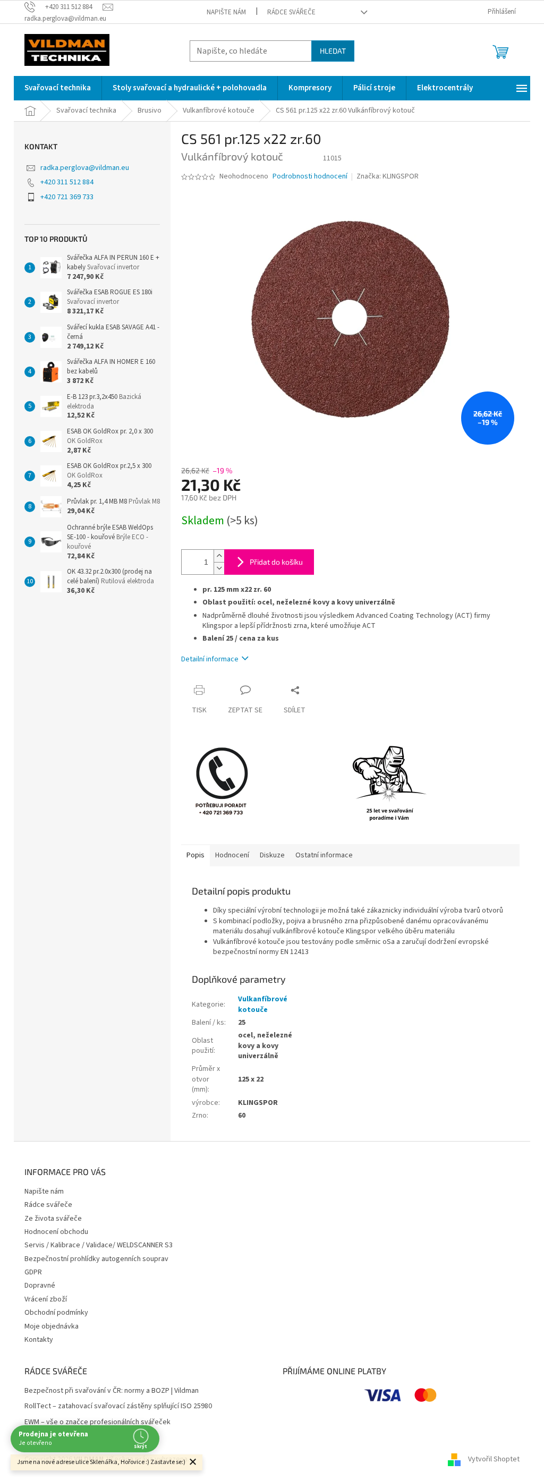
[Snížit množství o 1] (219, 568)
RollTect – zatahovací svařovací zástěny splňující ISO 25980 (118, 1406)
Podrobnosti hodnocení (310, 177)
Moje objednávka (51, 1326)
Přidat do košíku (276, 561)
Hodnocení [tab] (232, 855)
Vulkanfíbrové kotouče (262, 1004)
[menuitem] (57, 88)
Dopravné (39, 1285)
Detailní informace (210, 659)
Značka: (387, 176)
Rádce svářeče (291, 12)
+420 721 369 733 (67, 197)
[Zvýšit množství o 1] (219, 556)
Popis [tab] (195, 855)
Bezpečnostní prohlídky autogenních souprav (96, 1259)
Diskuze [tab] (272, 855)
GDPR (33, 1272)
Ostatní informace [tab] (324, 855)
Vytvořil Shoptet (494, 1459)
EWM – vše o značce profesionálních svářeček (97, 1422)
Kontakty (38, 1339)
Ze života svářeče (53, 1218)
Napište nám (226, 12)
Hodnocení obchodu (56, 1232)
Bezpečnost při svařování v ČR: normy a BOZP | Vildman (111, 1391)
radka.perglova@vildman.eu (84, 168)
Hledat (333, 50)
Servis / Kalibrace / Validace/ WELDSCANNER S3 (98, 1245)
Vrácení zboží (45, 1299)
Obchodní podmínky (56, 1312)
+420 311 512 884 (67, 182)
